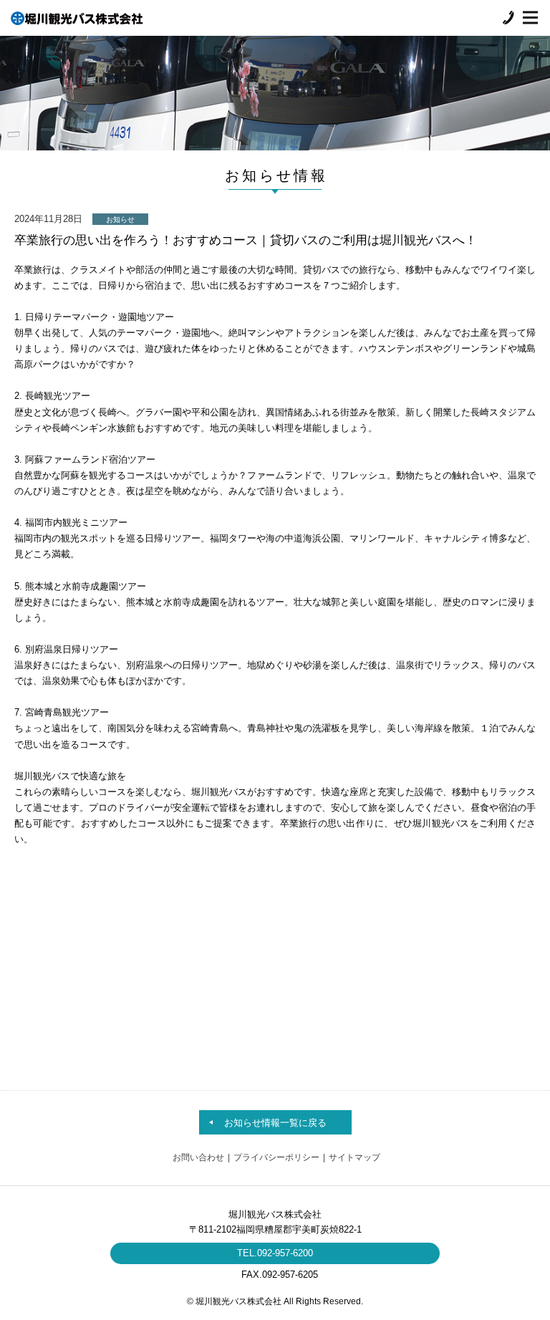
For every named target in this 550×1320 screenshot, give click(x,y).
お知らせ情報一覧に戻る (275, 1122)
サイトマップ (354, 1157)
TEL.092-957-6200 (275, 1253)
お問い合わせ (198, 1157)
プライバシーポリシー (276, 1157)
